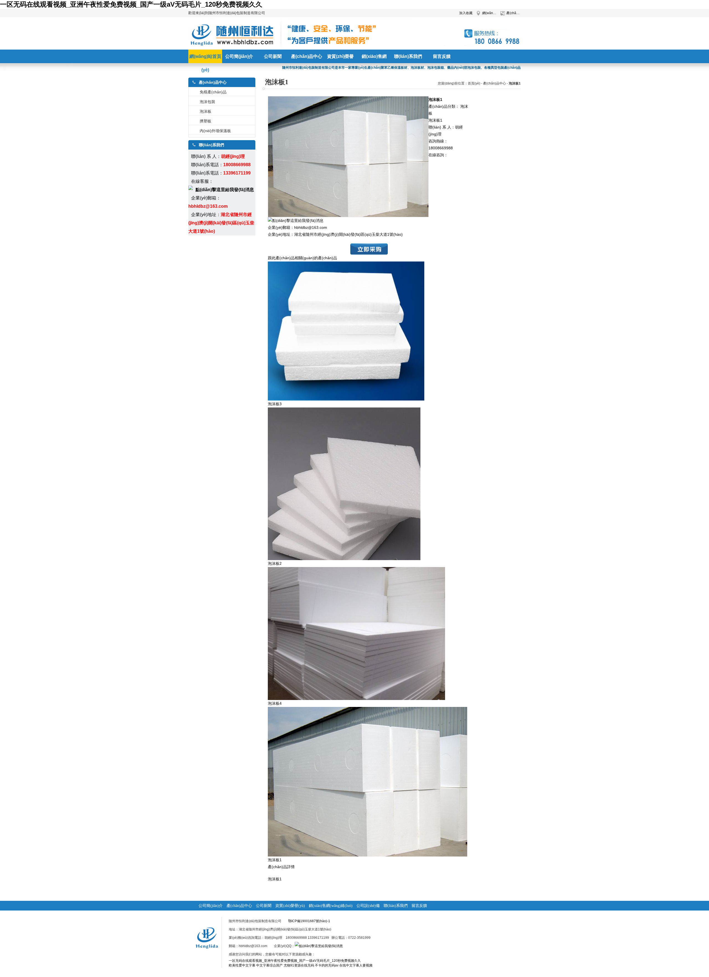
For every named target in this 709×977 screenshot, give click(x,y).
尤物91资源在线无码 (299, 965)
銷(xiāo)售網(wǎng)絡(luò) (331, 906)
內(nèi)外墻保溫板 (215, 131)
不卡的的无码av (326, 965)
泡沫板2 (275, 563)
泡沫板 (205, 111)
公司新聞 (263, 906)
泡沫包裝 (207, 101)
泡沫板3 (275, 404)
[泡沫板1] (367, 855)
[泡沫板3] (346, 399)
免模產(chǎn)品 (213, 92)
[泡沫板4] (356, 698)
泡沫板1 (275, 860)
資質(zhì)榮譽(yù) (290, 906)
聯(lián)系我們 (396, 906)
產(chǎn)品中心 (513, 13)
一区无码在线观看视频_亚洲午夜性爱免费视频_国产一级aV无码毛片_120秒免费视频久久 (131, 4)
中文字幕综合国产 (269, 965)
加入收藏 (465, 13)
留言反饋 (419, 906)
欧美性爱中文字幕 (242, 965)
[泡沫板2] (344, 559)
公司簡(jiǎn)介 (211, 906)
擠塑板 (205, 121)
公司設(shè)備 (368, 906)
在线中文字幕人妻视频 (356, 965)
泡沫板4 (275, 703)
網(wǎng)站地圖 (489, 13)
